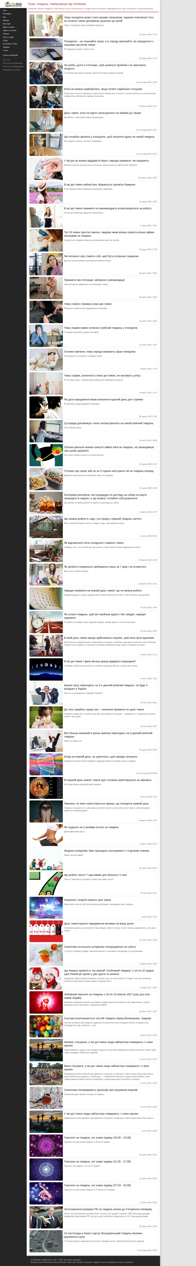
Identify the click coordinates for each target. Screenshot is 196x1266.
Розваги (6, 34)
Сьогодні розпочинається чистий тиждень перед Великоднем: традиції (107, 1018)
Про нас (6, 60)
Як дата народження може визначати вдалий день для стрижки (103, 399)
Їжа (4, 17)
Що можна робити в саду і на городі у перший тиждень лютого (102, 518)
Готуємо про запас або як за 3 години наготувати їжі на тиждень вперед (108, 470)
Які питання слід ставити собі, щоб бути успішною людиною (101, 256)
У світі (5, 50)
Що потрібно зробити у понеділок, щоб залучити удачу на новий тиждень (109, 136)
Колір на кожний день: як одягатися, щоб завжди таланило (100, 756)
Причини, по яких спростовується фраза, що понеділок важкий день (106, 803)
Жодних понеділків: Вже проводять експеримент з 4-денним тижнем (106, 850)
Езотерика (7, 14)
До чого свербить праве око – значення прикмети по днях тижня (104, 709)
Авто (5, 10)
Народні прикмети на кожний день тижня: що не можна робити (103, 590)
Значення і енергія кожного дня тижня (87, 899)
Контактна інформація (12, 63)
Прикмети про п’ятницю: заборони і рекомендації (94, 279)
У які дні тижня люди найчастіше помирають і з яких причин (101, 1113)
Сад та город (8, 37)
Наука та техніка (9, 30)
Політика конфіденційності (14, 66)
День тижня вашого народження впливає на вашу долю (99, 923)
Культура (6, 24)
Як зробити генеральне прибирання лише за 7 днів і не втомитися (105, 566)
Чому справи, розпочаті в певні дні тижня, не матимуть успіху (102, 375)
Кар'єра (6, 20)
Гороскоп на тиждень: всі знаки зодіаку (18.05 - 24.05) (97, 1137)
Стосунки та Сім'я (10, 44)
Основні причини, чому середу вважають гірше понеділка (99, 351)
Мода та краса (9, 27)
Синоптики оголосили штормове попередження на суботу (100, 946)
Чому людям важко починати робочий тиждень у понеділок (100, 327)
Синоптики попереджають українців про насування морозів (100, 1089)
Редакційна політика (12, 70)
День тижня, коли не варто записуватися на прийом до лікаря (102, 112)
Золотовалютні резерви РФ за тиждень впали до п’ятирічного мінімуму (108, 1209)
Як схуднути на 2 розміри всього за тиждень (91, 827)
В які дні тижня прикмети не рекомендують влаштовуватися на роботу (107, 208)
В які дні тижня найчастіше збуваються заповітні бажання (99, 184)
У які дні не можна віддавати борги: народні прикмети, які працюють (106, 160)
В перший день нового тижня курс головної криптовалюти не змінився (107, 780)
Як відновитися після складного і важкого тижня (94, 542)
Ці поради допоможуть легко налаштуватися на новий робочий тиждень (108, 423)
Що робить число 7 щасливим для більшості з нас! (95, 874)
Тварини (6, 47)
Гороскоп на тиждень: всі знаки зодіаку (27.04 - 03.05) (97, 1185)
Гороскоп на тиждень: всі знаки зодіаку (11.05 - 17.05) (97, 1161)
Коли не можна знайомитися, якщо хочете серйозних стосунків (103, 89)
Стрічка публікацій (10, 55)
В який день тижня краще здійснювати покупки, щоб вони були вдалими (109, 637)
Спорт (5, 40)
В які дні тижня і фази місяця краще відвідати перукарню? (100, 661)
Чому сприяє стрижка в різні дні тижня (87, 303)
